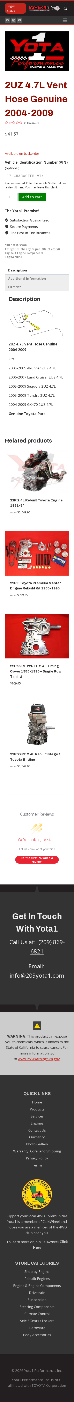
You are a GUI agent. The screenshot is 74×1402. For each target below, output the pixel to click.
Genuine (16, 256)
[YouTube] (19, 20)
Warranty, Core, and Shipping (37, 1151)
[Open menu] (64, 20)
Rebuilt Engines (37, 1278)
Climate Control (37, 1313)
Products (37, 1109)
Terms (37, 1165)
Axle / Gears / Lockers (37, 1320)
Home (37, 1102)
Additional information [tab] (27, 278)
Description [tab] (17, 270)
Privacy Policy (37, 1158)
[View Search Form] (65, 8)
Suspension (37, 1299)
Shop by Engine (30, 249)
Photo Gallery (37, 1144)
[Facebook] (7, 20)
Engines (37, 1123)
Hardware (37, 1327)
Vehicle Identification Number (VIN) (36, 165)
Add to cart (32, 196)
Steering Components (37, 1306)
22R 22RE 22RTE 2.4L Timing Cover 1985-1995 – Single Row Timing (35, 671)
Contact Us (37, 1130)
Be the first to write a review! (37, 860)
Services (37, 1116)
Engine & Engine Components (24, 253)
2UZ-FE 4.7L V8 (51, 249)
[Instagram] (13, 20)
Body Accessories (37, 1334)
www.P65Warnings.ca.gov (39, 1058)
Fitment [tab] (14, 287)
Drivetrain (37, 1292)
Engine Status (11, 8)
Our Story (37, 1137)
